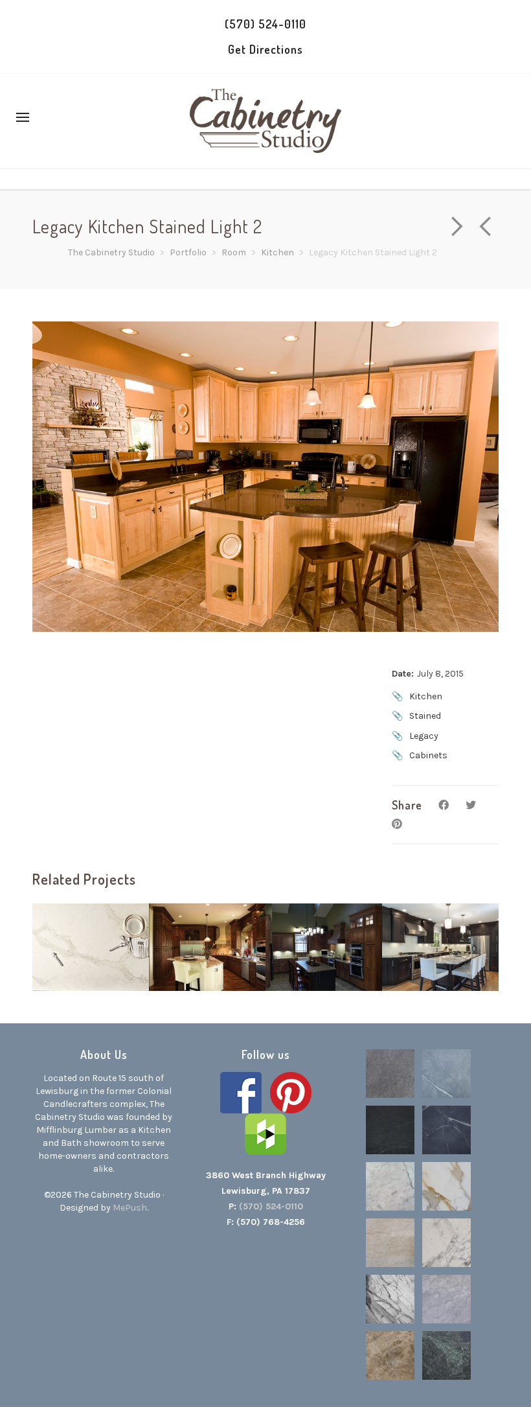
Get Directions (265, 49)
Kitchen (425, 696)
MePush (130, 1207)
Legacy (423, 735)
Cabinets (428, 755)
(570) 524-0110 (265, 24)
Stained (425, 715)
